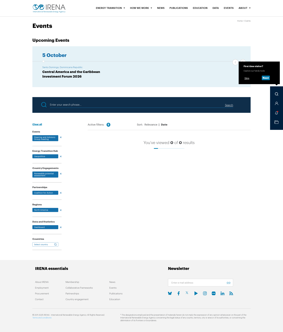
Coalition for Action (43, 193)
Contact (39, 299)
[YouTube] (196, 293)
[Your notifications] (276, 112)
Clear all (37, 124)
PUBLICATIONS (178, 8)
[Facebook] (178, 293)
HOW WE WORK (139, 8)
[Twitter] (187, 293)
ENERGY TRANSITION (109, 8)
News (160, 8)
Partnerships (72, 293)
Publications (115, 293)
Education (200, 8)
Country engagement (77, 299)
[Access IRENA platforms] (276, 103)
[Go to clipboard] (276, 122)
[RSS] (231, 293)
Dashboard (39, 227)
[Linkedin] (222, 293)
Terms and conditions (42, 318)
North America (41, 210)
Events (229, 8)
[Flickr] (213, 293)
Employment (42, 288)
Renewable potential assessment (44, 175)
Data (215, 8)
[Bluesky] (170, 293)
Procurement (42, 293)
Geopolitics (39, 156)
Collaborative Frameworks (79, 288)
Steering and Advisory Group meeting (44, 138)
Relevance (150, 124)
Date (164, 124)
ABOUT (243, 8)
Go (228, 283)
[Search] (276, 94)
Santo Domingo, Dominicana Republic (62, 67)
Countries (38, 239)
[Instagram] (205, 293)
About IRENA (42, 282)
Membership (72, 282)
